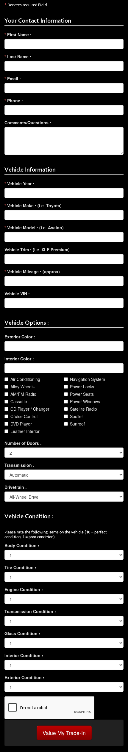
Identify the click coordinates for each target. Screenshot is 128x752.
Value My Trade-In (64, 733)
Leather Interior (25, 431)
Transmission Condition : (30, 611)
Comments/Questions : (27, 122)
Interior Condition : (23, 655)
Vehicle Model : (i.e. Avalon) (34, 227)
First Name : (18, 34)
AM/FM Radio (23, 394)
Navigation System (87, 379)
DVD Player (21, 424)
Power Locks (82, 387)
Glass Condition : (22, 633)
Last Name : (17, 56)
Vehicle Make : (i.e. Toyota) (33, 205)
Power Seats (82, 394)
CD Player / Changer (29, 409)
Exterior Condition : (24, 677)
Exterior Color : (19, 337)
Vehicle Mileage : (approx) (32, 271)
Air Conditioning (25, 379)
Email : (12, 78)
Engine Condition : (23, 589)
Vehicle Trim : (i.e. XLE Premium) (37, 249)
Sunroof (77, 424)
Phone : (13, 100)
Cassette (18, 401)
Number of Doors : (23, 443)
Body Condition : (21, 545)
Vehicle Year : (19, 183)
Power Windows (85, 401)
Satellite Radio (83, 409)
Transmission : (19, 465)
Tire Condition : (20, 567)
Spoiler (76, 416)
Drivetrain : (15, 487)
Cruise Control (24, 416)
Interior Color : (19, 359)
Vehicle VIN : (17, 293)
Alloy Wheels (22, 387)
